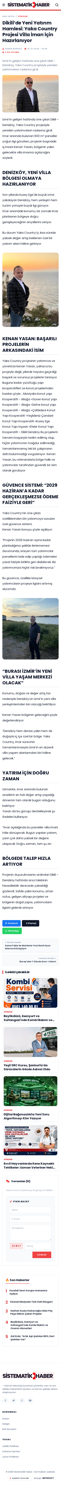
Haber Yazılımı (20, 1478)
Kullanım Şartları (11, 1451)
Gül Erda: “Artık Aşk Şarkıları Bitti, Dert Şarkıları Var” (32, 1338)
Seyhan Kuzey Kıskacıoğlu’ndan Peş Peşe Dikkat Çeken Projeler (31, 1312)
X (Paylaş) (31, 923)
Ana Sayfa (8, 16)
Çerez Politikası (10, 1456)
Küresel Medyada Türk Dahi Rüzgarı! (31, 1301)
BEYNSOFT (48, 1478)
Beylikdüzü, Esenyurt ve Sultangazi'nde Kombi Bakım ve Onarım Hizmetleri (29, 1325)
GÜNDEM (23, 16)
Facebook (13, 923)
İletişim (6, 1423)
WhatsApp (13, 931)
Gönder (41, 1255)
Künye (5, 1418)
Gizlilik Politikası (10, 1446)
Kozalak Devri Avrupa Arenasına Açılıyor (28, 1292)
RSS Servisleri (9, 1429)
